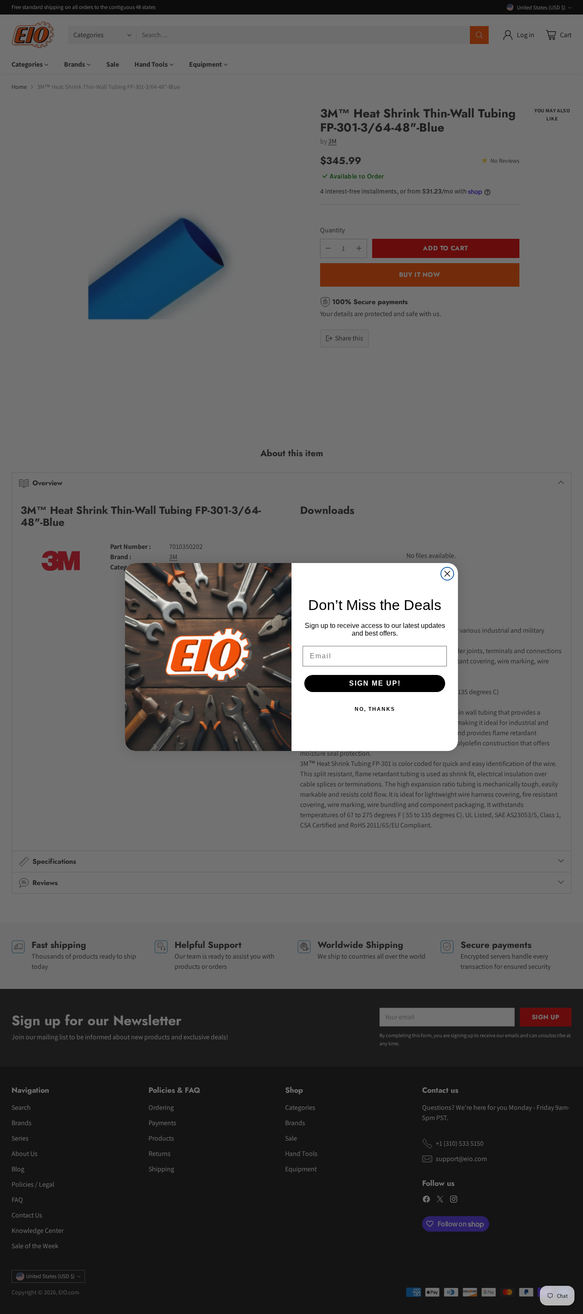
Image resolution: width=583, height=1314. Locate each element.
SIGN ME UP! (375, 683)
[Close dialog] (447, 573)
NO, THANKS (375, 709)
